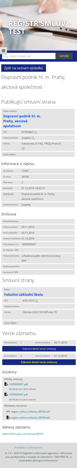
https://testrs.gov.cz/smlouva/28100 (22, 434)
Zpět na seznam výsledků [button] (23, 68)
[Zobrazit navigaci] (3, 50)
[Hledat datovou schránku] (33, 137)
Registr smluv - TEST (39, 27)
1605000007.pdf (18, 384)
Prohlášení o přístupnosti (28, 447)
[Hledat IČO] (35, 132)
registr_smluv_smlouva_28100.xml (30, 411)
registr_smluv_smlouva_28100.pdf (30, 417)
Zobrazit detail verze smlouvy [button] (39, 348)
